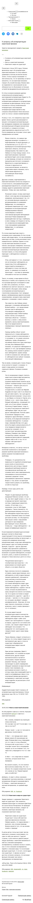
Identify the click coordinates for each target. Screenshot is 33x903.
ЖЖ (3, 703)
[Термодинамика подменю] (18, 17)
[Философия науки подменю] (19, 21)
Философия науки (13, 20)
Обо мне (14, 15)
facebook (19, 791)
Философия (15, 22)
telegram (11, 871)
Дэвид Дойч (5, 889)
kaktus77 (14, 714)
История (14, 13)
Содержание (11, 11)
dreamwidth (17, 869)
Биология (25, 11)
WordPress (28, 899)
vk (14, 791)
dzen (25, 869)
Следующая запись (8, 899)
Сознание (20, 11)
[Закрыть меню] (3, 8)
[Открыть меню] (16, 3)
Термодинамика (12, 17)
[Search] (28, 28)
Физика (14, 19)
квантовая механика (15, 889)
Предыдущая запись (24, 895)
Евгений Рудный (7, 895)
